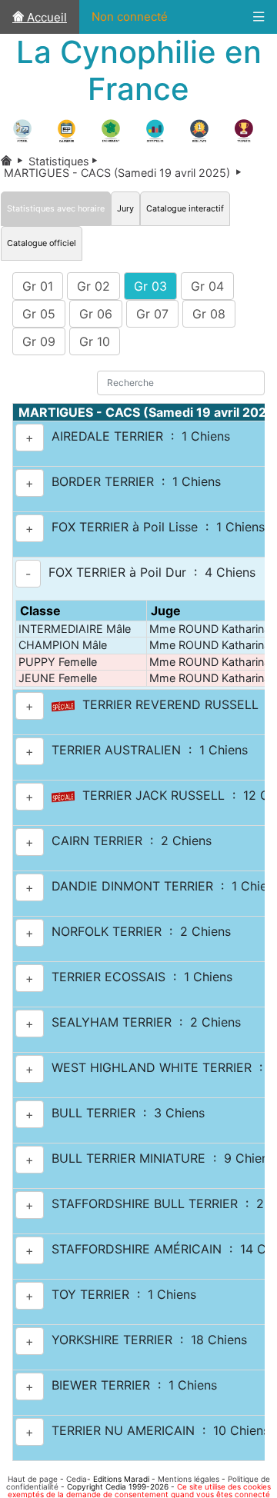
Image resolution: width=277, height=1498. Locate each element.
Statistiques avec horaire (56, 208)
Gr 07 (152, 313)
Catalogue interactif (185, 208)
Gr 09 (38, 341)
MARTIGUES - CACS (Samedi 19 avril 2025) (124, 172)
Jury (125, 208)
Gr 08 (208, 313)
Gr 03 (150, 286)
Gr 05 (38, 313)
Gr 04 (207, 286)
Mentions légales (188, 1478)
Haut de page (33, 1478)
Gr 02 (93, 286)
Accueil (45, 17)
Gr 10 (94, 341)
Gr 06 (95, 313)
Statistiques (65, 161)
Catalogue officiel (41, 243)
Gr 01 (37, 286)
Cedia (76, 1478)
